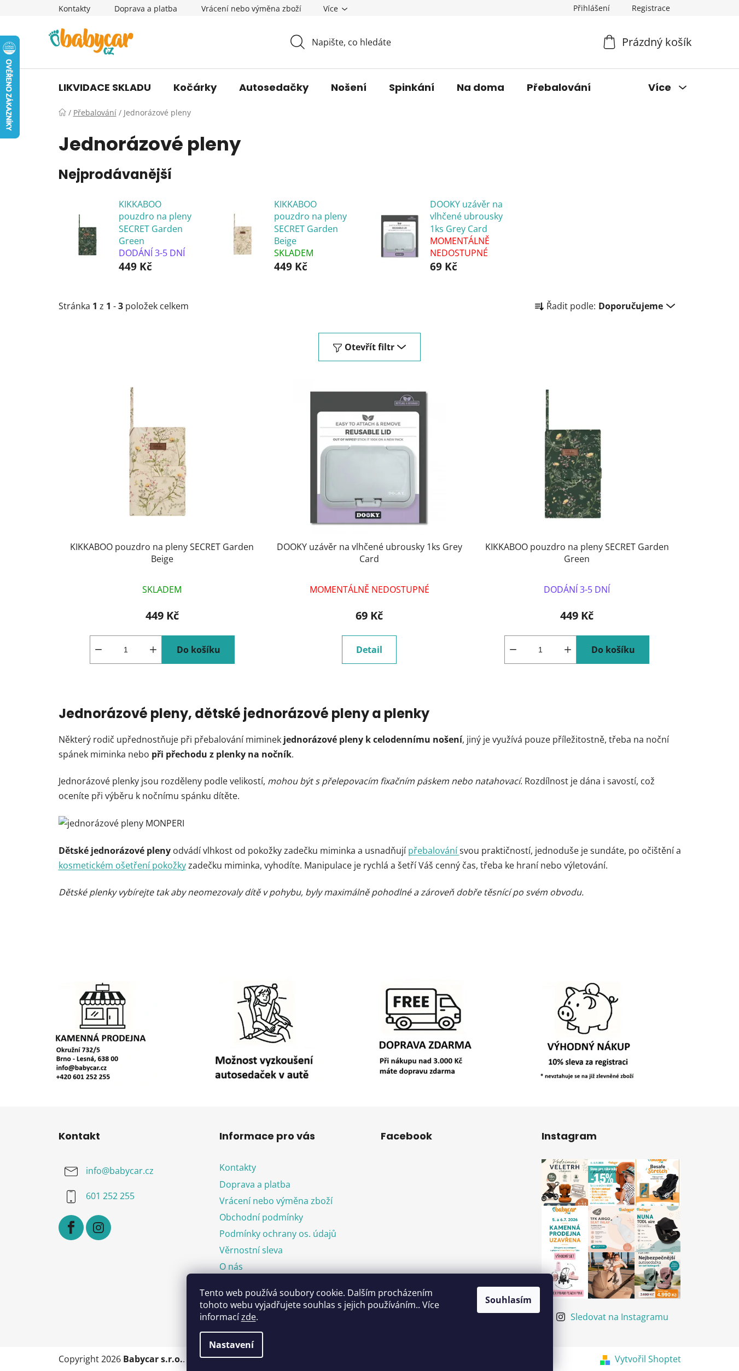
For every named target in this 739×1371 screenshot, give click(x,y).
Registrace (651, 8)
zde (248, 1317)
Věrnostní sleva (251, 1250)
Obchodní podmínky (261, 1217)
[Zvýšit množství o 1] (153, 649)
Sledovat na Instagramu (619, 1317)
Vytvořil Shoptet (648, 1359)
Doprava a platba (145, 8)
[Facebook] (71, 1227)
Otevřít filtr (369, 347)
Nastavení (231, 1345)
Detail (369, 650)
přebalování (433, 850)
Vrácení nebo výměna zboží (251, 8)
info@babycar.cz (120, 1171)
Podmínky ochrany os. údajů (277, 1234)
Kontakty (74, 8)
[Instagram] (98, 1227)
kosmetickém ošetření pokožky (122, 865)
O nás (231, 1266)
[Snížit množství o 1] (98, 649)
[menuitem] (105, 87)
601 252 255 (110, 1196)
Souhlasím (508, 1300)
